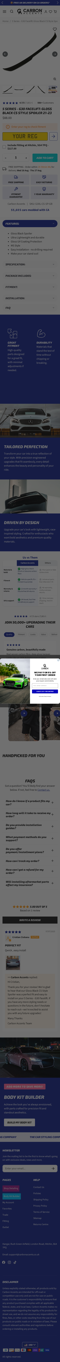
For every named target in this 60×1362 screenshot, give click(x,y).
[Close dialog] (58, 660)
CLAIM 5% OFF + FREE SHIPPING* (45, 691)
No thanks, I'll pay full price (45, 696)
